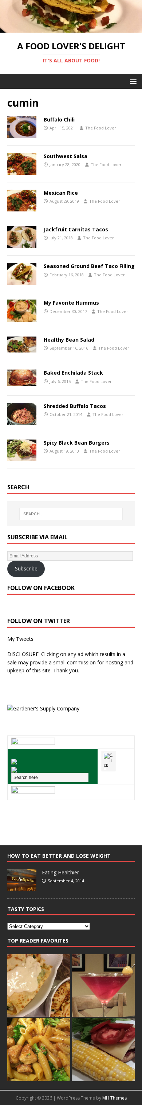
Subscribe (26, 568)
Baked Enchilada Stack (73, 372)
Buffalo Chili (59, 119)
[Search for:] (71, 514)
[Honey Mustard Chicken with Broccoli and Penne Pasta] (38, 1049)
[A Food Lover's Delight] (71, 28)
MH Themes (114, 1098)
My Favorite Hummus (71, 302)
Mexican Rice (61, 192)
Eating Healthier (60, 872)
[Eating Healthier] (21, 887)
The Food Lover (100, 128)
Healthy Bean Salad (69, 339)
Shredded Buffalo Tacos (75, 406)
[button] (132, 81)
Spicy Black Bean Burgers (77, 442)
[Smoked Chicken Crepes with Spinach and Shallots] (38, 985)
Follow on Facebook (41, 588)
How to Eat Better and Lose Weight (59, 855)
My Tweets (20, 638)
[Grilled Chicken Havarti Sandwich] (103, 1049)
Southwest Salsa (65, 156)
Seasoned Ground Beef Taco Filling (89, 266)
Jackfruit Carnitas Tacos (76, 229)
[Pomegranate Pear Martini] (103, 985)
